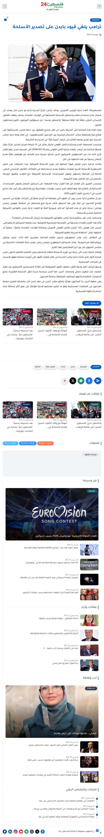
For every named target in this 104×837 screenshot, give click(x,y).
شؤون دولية (50, 367)
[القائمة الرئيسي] (99, 6)
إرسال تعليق (90, 455)
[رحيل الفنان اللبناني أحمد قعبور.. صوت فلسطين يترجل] (89, 747)
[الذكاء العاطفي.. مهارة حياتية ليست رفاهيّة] (89, 620)
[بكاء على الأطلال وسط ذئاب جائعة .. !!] (89, 650)
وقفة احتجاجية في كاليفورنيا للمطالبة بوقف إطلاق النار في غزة (66, 817)
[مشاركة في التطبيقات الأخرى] (64, 380)
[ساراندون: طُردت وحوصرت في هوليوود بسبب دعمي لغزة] (89, 762)
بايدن (73, 367)
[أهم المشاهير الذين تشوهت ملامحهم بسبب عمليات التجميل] (89, 594)
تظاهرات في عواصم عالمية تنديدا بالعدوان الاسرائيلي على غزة (66, 801)
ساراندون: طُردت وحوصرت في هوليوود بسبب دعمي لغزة (52, 760)
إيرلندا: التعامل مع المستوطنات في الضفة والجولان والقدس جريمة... (63, 809)
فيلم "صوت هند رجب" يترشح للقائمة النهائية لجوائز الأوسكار (51, 548)
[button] (89, 380)
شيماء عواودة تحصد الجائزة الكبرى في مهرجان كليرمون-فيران (50, 775)
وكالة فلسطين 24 (66, 831)
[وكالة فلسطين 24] (52, 6)
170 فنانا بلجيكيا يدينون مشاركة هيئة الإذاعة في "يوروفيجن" (51, 563)
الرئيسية (95, 20)
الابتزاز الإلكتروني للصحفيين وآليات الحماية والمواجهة (54, 634)
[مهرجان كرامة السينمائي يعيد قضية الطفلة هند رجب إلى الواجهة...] (89, 579)
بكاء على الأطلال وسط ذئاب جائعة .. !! (61, 649)
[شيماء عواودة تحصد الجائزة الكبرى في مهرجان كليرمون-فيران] (89, 777)
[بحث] (5, 6)
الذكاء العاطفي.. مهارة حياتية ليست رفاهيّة (58, 619)
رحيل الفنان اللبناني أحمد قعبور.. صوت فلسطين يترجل (53, 745)
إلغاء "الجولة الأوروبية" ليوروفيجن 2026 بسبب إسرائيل (65, 536)
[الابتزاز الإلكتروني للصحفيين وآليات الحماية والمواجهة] (89, 635)
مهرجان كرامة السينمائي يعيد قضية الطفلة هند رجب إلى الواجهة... (48, 578)
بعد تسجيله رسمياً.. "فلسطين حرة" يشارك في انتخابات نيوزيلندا (20, 335)
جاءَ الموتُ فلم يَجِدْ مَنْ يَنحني (65, 663)
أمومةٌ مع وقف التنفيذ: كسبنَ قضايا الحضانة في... (52, 333)
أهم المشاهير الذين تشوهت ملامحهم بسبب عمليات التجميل (50, 593)
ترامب (63, 367)
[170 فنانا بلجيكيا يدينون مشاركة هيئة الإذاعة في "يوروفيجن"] (89, 564)
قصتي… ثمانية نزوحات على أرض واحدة (75, 733)
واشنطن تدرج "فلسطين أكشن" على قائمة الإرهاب (88, 333)
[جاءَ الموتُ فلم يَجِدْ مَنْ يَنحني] (89, 665)
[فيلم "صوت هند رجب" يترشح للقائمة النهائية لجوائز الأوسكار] (89, 549)
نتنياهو (37, 367)
